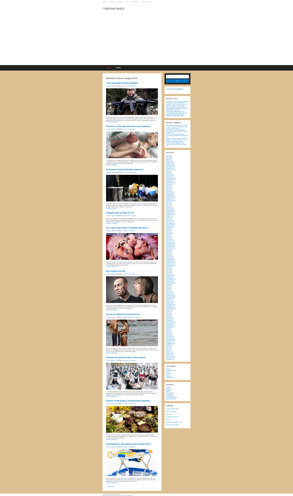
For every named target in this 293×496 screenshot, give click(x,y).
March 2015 (169, 317)
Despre (118, 68)
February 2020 (170, 240)
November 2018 (170, 262)
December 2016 (170, 295)
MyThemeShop (112, 495)
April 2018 (169, 272)
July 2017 (168, 285)
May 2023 (169, 206)
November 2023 (170, 197)
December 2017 (170, 278)
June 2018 (169, 269)
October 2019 (170, 246)
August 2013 (169, 345)
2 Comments (131, 231)
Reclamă (120, 1)
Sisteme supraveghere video (174, 422)
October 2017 (170, 281)
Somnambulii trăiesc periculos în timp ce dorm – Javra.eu (176, 126)
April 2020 (169, 238)
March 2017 (169, 291)
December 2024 (170, 178)
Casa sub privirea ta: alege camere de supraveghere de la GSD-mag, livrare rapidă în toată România (176, 108)
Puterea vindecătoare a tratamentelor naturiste (128, 400)
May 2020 (169, 236)
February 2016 (170, 301)
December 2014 (170, 321)
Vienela (168, 391)
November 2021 (170, 224)
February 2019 (170, 258)
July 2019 (168, 251)
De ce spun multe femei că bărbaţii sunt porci (127, 227)
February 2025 (170, 175)
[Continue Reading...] (112, 122)
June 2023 (169, 204)
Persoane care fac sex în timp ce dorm (176, 127)
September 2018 (171, 265)
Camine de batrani (171, 411)
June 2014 (169, 330)
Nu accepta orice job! (115, 271)
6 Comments (131, 129)
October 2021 (170, 226)
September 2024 (171, 182)
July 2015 (168, 311)
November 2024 (170, 180)
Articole (104, 1)
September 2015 (171, 308)
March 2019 (169, 256)
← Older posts (110, 486)
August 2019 (169, 249)
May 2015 (169, 314)
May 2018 (169, 271)
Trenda (168, 419)
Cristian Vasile (106, 494)
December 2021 (170, 223)
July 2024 (168, 185)
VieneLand (169, 414)
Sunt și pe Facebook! (174, 89)
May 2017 (169, 288)
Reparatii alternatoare (172, 417)
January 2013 (169, 355)
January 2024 (170, 194)
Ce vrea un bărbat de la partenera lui (123, 314)
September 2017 (171, 282)
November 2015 (170, 306)
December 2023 (170, 196)
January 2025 (170, 177)
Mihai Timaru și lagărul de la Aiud (175, 111)
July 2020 (168, 235)
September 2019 (171, 248)
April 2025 (169, 172)
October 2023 (170, 198)
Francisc (168, 387)
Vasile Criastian (110, 86)
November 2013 (170, 340)
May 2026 (169, 158)
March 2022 (169, 219)
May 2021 (169, 229)
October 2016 (170, 298)
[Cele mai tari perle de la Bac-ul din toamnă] (132, 376)
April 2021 (169, 230)
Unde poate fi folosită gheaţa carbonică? (124, 169)
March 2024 (169, 191)
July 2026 (168, 155)
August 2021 (169, 227)
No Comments (132, 86)
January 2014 (170, 337)
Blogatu (168, 390)
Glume (126, 1)
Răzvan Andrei (170, 393)
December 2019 (170, 243)
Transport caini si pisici (172, 409)
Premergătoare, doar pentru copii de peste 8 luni (128, 444)
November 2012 (170, 358)
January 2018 (170, 277)
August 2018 (169, 266)
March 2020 (169, 239)
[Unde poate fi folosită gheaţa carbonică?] (132, 188)
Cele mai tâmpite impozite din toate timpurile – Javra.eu (176, 139)
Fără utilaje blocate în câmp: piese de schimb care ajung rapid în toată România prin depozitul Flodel (176, 114)
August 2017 (169, 284)
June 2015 (169, 313)
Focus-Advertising (128, 495)
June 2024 (169, 187)
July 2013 (168, 346)
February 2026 (170, 162)
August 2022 (169, 216)
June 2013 (169, 348)
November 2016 (170, 297)
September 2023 (171, 200)
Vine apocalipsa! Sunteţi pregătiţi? (122, 83)
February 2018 (170, 275)
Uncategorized (112, 1)
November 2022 (170, 211)
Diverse (150, 1)
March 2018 (169, 274)
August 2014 (169, 327)
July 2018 (168, 268)
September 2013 (171, 343)
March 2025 (169, 174)
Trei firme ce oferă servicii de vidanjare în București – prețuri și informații (177, 102)
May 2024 (169, 188)
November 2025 (170, 167)
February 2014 (170, 336)
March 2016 (169, 300)
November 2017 (170, 280)
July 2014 (168, 329)
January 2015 (169, 320)
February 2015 (170, 319)
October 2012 (170, 359)
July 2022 (168, 217)
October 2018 (170, 264)
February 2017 (170, 293)
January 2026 (170, 164)
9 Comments (137, 317)
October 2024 (170, 181)
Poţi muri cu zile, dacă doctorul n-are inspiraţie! (128, 126)
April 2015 (169, 316)
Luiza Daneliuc (170, 396)
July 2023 (168, 203)
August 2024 (169, 184)
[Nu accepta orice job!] (132, 289)
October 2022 (170, 213)
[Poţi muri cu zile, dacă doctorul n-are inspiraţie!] (132, 145)
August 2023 (169, 201)
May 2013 (169, 349)
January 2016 (170, 303)
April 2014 (169, 333)
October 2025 (170, 168)
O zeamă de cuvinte (172, 397)
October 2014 (170, 324)
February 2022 (170, 220)
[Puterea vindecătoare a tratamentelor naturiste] (132, 419)
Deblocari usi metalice (172, 425)
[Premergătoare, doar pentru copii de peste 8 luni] (132, 462)
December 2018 (170, 261)
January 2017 (169, 294)
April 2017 (169, 290)
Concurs (144, 1)
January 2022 (170, 222)
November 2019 (170, 245)
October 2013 (170, 342)
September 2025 (171, 169)
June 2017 (169, 287)
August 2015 (169, 310)
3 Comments (131, 403)
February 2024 (170, 193)
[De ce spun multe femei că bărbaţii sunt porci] (132, 246)
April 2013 (169, 350)
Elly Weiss (169, 388)
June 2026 (169, 156)
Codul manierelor (135, 1)
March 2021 (169, 232)
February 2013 (170, 353)
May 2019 (169, 253)
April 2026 (169, 159)
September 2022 (171, 214)
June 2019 (169, 252)
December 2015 (170, 304)
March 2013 (169, 352)
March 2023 (169, 207)
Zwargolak (169, 394)
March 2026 (169, 161)
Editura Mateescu (171, 399)
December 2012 (170, 356)
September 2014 (171, 326)
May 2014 (169, 332)
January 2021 (169, 233)
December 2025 (170, 165)
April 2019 (169, 255)
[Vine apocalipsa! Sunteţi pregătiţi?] (132, 101)
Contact (109, 68)
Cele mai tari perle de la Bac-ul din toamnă (125, 357)
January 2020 (170, 242)
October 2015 (170, 307)
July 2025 (168, 171)
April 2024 (169, 190)
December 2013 (170, 339)
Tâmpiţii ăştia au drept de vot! (120, 212)
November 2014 (170, 323)
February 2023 (170, 209)
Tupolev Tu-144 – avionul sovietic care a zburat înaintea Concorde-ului (177, 104)
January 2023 (170, 210)
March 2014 (169, 335)
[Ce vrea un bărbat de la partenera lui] (132, 333)
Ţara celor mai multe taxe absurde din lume (176, 140)
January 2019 (170, 259)
